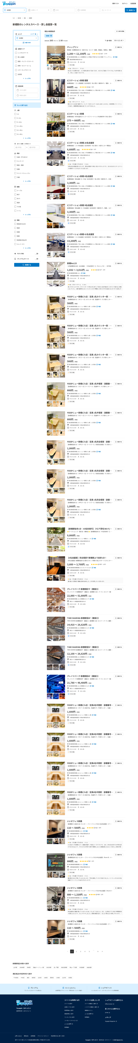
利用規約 (66, 1027)
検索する (132, 10)
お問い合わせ (18, 1036)
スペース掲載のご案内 (90, 1003)
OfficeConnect (108, 1004)
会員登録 (133, 3)
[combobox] (13, 10)
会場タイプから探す (69, 1007)
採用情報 (33, 1036)
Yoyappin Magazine (110, 1021)
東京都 (19, 18)
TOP (14, 18)
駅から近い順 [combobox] (118, 40)
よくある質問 (67, 1024)
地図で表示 (28, 42)
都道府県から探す (69, 1014)
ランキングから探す (69, 1017)
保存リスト (115, 3)
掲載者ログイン (89, 1010)
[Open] (24, 10)
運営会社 (26, 1036)
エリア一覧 (33, 34)
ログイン (125, 3)
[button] (26, 53)
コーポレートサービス (70, 1020)
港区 (25, 18)
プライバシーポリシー (43, 1036)
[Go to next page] (102, 951)
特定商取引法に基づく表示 (57, 1036)
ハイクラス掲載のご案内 (91, 1007)
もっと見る (28, 78)
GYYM (106, 1012)
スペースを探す (68, 1003)
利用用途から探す (69, 1010)
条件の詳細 (121, 31)
